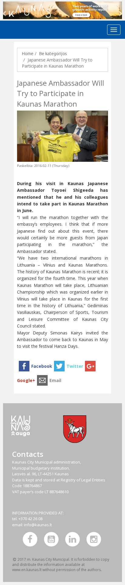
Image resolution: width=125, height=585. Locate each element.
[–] (62, 10)
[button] (5, 10)
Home (27, 53)
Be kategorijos (53, 53)
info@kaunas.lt (38, 524)
